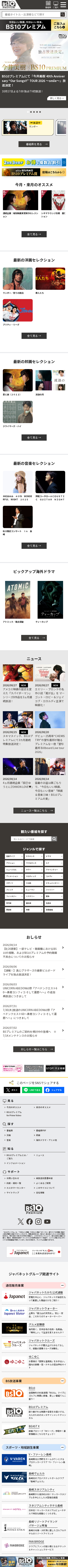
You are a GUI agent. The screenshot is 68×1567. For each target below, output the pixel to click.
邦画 (38, 1135)
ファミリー (50, 889)
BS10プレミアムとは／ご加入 (17, 1157)
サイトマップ (13, 1192)
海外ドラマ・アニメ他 (46, 1140)
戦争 (47, 896)
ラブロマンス (31, 863)
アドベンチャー (52, 869)
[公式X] (21, 1221)
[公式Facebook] (29, 1221)
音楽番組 (49, 909)
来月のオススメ (43, 1107)
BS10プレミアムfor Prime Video (14, 1114)
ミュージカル (11, 869)
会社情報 (40, 1192)
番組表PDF (41, 1130)
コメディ (49, 876)
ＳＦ (47, 863)
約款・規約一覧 (14, 1183)
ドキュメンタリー (53, 883)
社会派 (48, 903)
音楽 (9, 1140)
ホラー (28, 869)
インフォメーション (16, 1163)
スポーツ (9, 883)
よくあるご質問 (43, 1183)
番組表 (10, 1130)
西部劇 (8, 909)
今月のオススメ (14, 1107)
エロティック (31, 876)
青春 (27, 909)
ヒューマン (30, 889)
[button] (4, 62)
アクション (10, 863)
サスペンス (30, 856)
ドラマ (48, 856)
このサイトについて (45, 1187)
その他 (28, 883)
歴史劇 (28, 903)
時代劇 (8, 903)
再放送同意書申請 (44, 1178)
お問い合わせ (13, 1178)
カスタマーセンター (16, 1187)
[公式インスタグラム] (38, 1221)
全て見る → (34, 234)
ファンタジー (11, 896)
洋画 (9, 1135)
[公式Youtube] (47, 1221)
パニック (9, 889)
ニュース (40, 1155)
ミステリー (30, 896)
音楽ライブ (10, 856)
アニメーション (12, 876)
